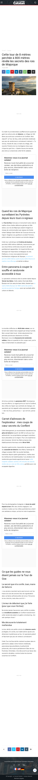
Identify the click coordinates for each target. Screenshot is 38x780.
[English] (19, 770)
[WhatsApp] (25, 72)
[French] (15, 770)
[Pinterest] (12, 72)
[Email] (29, 72)
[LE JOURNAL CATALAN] (19, 2)
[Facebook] (4, 72)
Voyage (9, 50)
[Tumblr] (21, 72)
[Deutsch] (22, 770)
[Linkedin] (16, 72)
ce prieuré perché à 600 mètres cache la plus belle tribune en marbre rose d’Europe (18, 259)
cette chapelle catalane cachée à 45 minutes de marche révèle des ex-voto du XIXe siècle (18, 461)
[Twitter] (8, 72)
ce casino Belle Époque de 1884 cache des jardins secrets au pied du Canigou (18, 285)
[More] (31, 749)
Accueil (4, 50)
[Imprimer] (33, 72)
